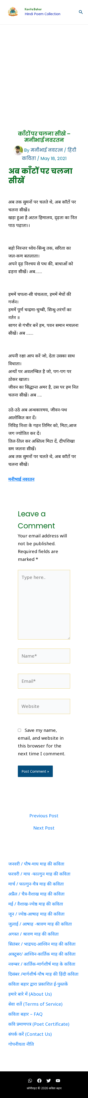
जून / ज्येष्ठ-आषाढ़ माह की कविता (36, 914)
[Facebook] (39, 1080)
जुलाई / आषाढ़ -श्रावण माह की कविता (40, 924)
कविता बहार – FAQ (25, 1014)
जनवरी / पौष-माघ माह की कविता (36, 864)
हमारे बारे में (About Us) (30, 994)
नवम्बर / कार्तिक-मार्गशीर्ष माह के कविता (41, 964)
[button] (81, 12)
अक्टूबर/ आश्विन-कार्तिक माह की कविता (42, 954)
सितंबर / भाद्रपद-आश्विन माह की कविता (42, 944)
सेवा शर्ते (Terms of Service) (35, 1004)
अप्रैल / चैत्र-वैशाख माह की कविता (36, 894)
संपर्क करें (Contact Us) (30, 1034)
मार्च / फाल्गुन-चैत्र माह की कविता (36, 884)
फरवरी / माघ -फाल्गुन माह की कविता (39, 874)
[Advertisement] (44, 71)
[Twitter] (48, 1080)
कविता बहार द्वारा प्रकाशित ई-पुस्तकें (38, 984)
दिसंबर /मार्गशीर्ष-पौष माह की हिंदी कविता (43, 974)
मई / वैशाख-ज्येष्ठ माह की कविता (35, 904)
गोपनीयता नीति (21, 1044)
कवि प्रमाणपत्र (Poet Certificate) (38, 1024)
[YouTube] (58, 1080)
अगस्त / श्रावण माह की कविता (33, 934)
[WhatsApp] (30, 1080)
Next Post (44, 828)
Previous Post (43, 815)
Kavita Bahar (33, 9)
